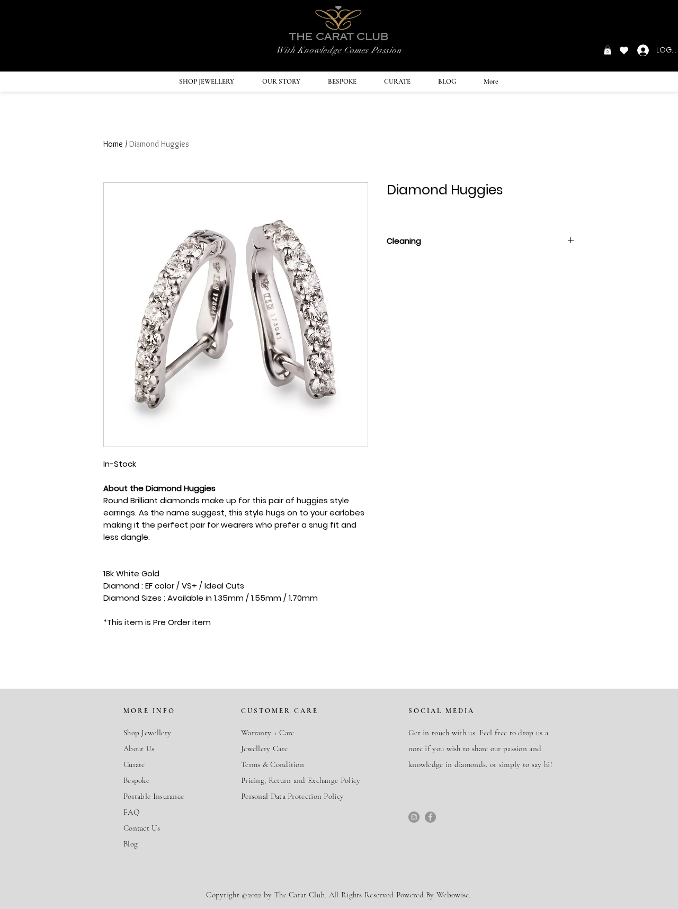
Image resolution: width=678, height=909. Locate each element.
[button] (607, 50)
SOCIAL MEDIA (441, 711)
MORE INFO (149, 711)
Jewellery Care (264, 748)
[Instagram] (414, 817)
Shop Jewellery (147, 732)
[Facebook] (430, 817)
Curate (134, 764)
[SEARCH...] (107, 30)
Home (113, 144)
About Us (138, 748)
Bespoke (137, 780)
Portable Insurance (153, 796)
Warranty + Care (268, 732)
